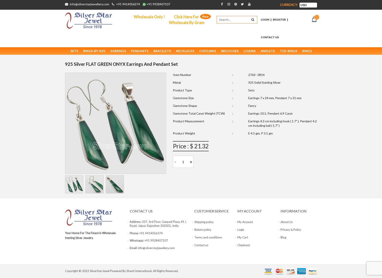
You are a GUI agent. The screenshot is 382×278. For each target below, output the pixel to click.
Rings (307, 51)
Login (265, 19)
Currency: (289, 4)
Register (279, 19)
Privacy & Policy (291, 229)
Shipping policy (204, 222)
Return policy (202, 229)
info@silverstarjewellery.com (89, 4)
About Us (287, 222)
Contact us (201, 245)
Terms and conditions (208, 237)
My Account (245, 222)
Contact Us (270, 37)
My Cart (242, 237)
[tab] (74, 184)
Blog (283, 237)
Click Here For (186, 19)
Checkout (243, 245)
